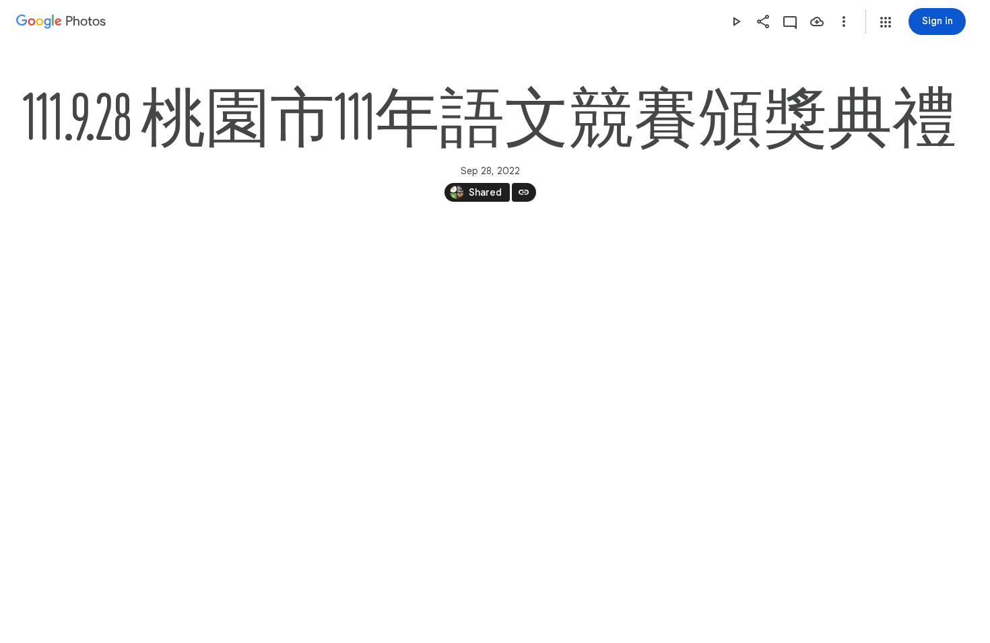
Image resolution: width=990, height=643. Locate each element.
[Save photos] (816, 21)
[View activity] (790, 21)
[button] (885, 22)
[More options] (843, 21)
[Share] (763, 21)
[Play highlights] (736, 21)
